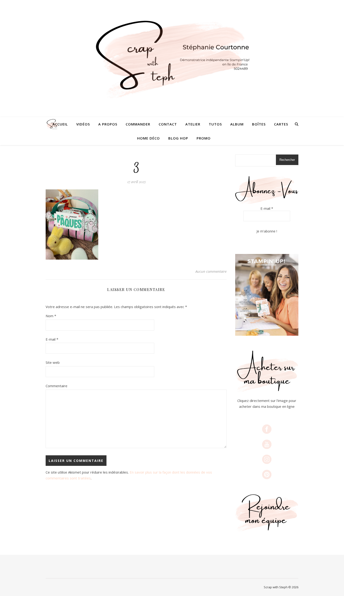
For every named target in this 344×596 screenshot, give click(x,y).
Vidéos (83, 124)
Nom (51, 315)
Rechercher (287, 160)
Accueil (60, 124)
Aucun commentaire (211, 271)
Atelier (192, 124)
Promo (204, 138)
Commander (138, 124)
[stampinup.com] (266, 295)
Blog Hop (178, 138)
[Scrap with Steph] (172, 58)
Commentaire (56, 385)
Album (237, 124)
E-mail (52, 339)
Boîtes (259, 124)
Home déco (148, 138)
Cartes (281, 124)
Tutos (215, 124)
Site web (53, 362)
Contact (168, 124)
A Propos (107, 124)
